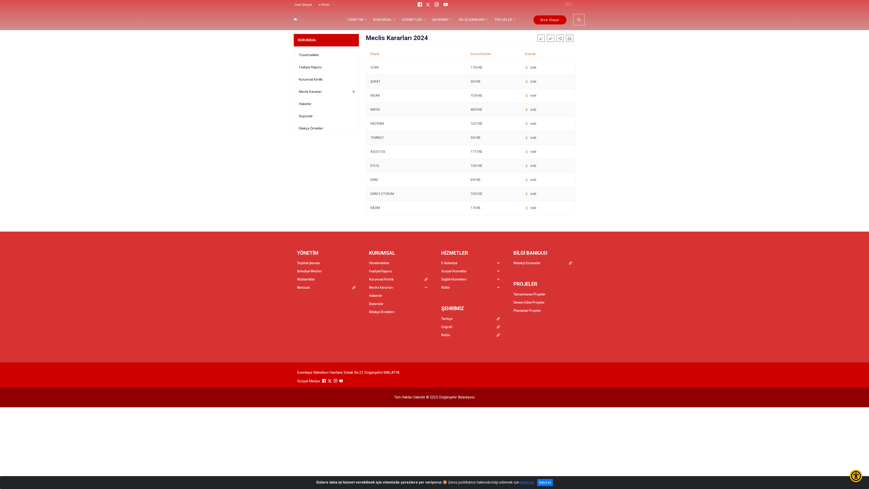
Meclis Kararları (310, 92)
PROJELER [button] (503, 20)
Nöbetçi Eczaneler (527, 263)
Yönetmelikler (309, 55)
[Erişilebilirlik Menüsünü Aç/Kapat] (856, 476)
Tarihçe (446, 319)
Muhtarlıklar (306, 279)
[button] (560, 38)
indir (533, 67)
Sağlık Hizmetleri (454, 279)
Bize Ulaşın (550, 20)
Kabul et (545, 482)
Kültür (445, 287)
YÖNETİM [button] (355, 20)
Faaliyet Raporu (310, 67)
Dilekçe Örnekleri (311, 128)
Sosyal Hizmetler (454, 271)
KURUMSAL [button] (382, 20)
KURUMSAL (307, 40)
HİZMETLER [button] (412, 20)
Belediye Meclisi (309, 271)
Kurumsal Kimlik (310, 79)
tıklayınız (527, 482)
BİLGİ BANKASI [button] (472, 20)
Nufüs (445, 335)
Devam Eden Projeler (529, 302)
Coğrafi (446, 327)
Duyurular (306, 116)
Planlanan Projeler (527, 310)
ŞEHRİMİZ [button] (440, 20)
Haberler (305, 104)
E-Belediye (449, 263)
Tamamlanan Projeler (529, 294)
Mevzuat (303, 287)
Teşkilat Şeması (308, 263)
